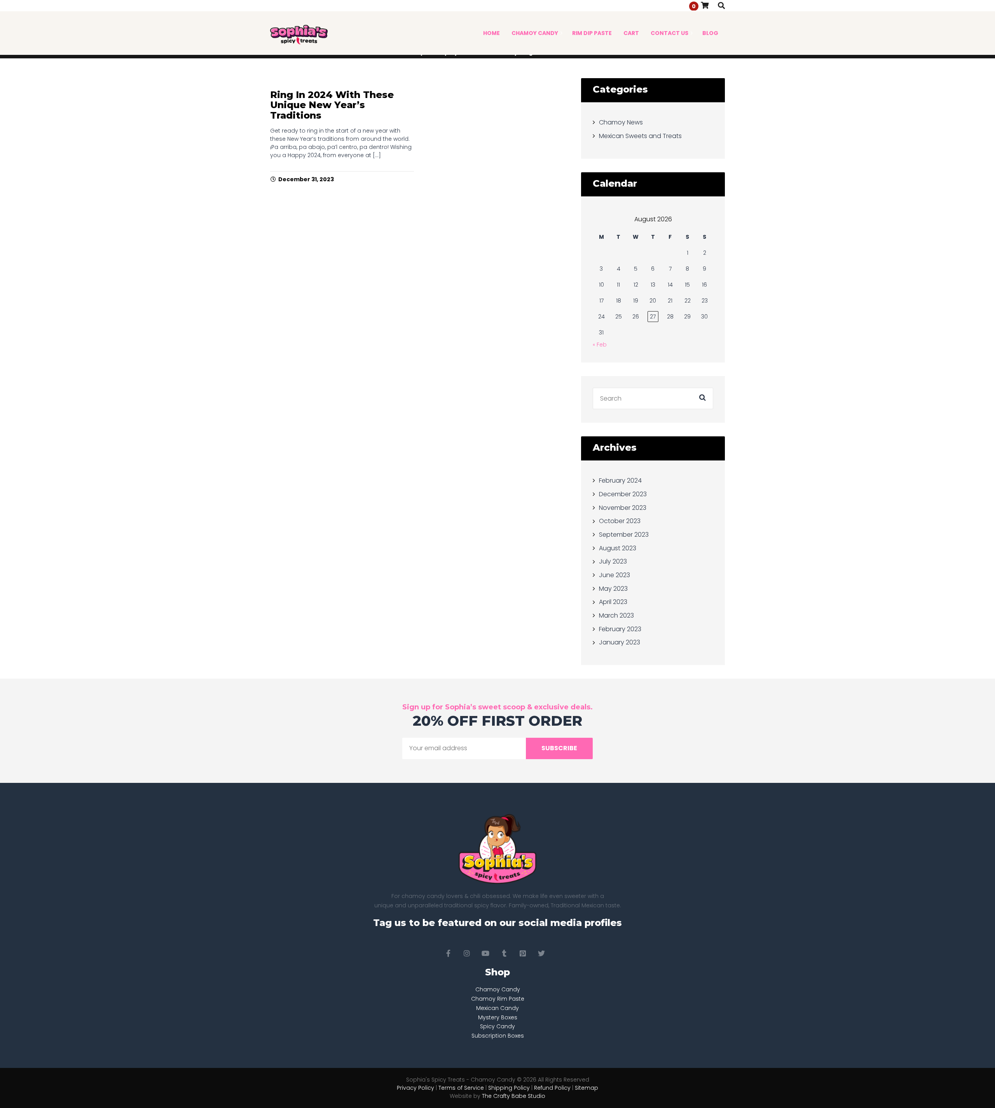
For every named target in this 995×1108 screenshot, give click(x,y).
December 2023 (623, 494)
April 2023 (613, 601)
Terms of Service (461, 1088)
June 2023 (614, 575)
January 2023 (619, 642)
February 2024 (620, 480)
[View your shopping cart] (705, 5)
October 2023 (620, 520)
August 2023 (617, 547)
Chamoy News (621, 122)
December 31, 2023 (306, 179)
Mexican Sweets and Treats (640, 135)
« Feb (600, 344)
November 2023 (622, 507)
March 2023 (616, 615)
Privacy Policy (415, 1088)
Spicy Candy (497, 1026)
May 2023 (613, 588)
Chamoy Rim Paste (497, 999)
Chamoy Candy (497, 989)
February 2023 (620, 628)
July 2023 (613, 561)
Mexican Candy (497, 1008)
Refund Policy (552, 1088)
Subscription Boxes (497, 1036)
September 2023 (624, 534)
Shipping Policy (509, 1088)
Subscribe (559, 748)
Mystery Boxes (497, 1017)
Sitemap (586, 1088)
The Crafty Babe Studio (513, 1096)
